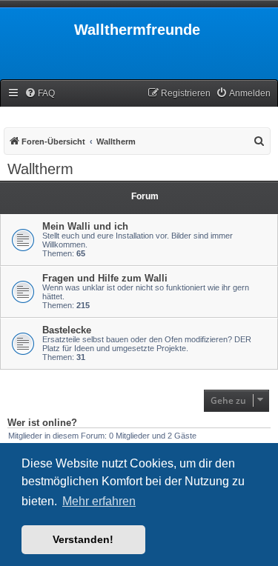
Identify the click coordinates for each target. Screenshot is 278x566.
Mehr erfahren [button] (99, 501)
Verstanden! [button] (83, 539)
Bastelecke (66, 330)
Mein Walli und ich (85, 226)
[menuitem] (39, 94)
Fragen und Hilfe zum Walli (105, 278)
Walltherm (40, 168)
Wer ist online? (42, 423)
